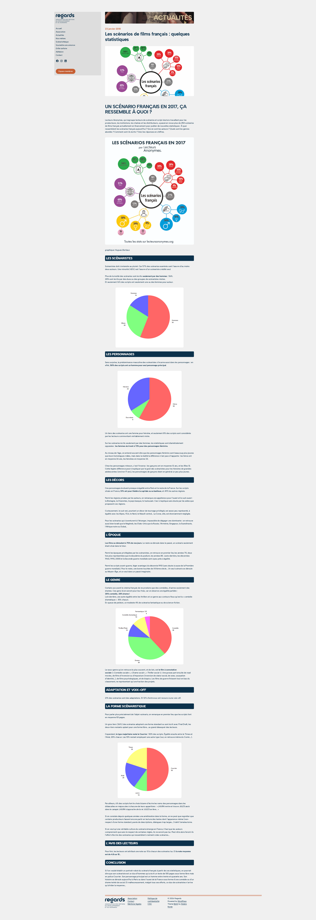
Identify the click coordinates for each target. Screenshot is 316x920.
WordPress (182, 901)
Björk (176, 904)
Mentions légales (134, 904)
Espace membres (66, 71)
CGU (150, 904)
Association (132, 898)
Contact (131, 901)
